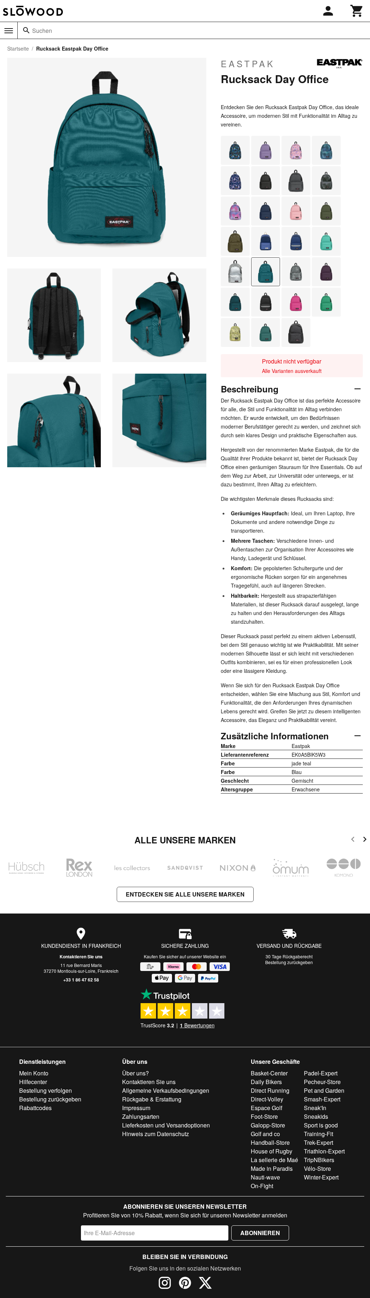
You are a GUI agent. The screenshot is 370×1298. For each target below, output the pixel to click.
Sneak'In (315, 1108)
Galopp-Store (268, 1125)
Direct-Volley (267, 1099)
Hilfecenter (33, 1082)
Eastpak (248, 63)
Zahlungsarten (140, 1116)
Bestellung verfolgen (45, 1090)
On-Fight (262, 1186)
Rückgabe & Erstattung (151, 1099)
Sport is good (321, 1125)
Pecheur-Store (322, 1082)
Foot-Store (264, 1116)
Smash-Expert (322, 1099)
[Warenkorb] (357, 11)
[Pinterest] (185, 1284)
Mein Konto (33, 1073)
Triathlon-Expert (324, 1151)
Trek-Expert (318, 1142)
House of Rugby (271, 1151)
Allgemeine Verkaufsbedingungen (165, 1090)
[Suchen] (26, 30)
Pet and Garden (324, 1090)
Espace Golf (266, 1108)
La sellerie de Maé (274, 1160)
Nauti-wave (265, 1177)
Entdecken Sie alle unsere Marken (185, 894)
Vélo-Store (317, 1168)
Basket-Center (269, 1073)
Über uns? (135, 1073)
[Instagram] (165, 1284)
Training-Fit (318, 1134)
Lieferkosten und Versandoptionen (166, 1125)
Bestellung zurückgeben (289, 962)
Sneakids (316, 1116)
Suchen (42, 30)
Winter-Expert (321, 1177)
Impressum (136, 1108)
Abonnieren (260, 1233)
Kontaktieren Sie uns (81, 956)
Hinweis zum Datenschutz (155, 1134)
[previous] (353, 840)
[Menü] (8, 30)
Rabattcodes (35, 1108)
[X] (205, 1284)
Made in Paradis (272, 1168)
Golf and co (265, 1134)
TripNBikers (319, 1160)
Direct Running (270, 1090)
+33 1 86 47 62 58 (81, 979)
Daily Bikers (266, 1082)
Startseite (18, 48)
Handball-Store (270, 1142)
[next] (365, 840)
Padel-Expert (320, 1073)
